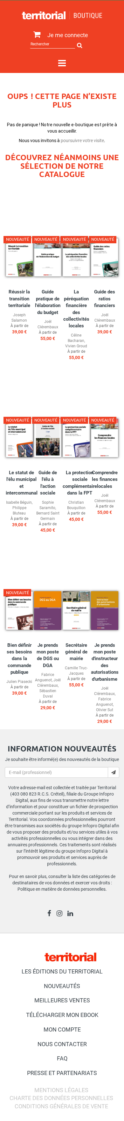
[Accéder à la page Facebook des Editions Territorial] (51, 914)
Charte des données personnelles (61, 1098)
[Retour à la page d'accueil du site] (62, 15)
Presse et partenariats (62, 1073)
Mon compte (62, 1029)
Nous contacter (62, 1044)
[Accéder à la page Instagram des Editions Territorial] (61, 914)
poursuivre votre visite (82, 140)
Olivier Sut (104, 710)
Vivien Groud (76, 346)
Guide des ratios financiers (104, 298)
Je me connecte (67, 35)
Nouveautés (62, 986)
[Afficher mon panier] (35, 35)
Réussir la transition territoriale (19, 298)
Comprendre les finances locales (105, 479)
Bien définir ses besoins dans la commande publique (19, 658)
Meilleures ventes (62, 1000)
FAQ (62, 1058)
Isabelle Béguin (19, 502)
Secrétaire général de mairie (76, 652)
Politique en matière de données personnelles (61, 889)
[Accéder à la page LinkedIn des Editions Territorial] (72, 914)
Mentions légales (61, 1090)
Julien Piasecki (19, 681)
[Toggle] (62, 63)
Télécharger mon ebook (62, 1015)
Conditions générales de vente (61, 1106)
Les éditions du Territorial (62, 971)
